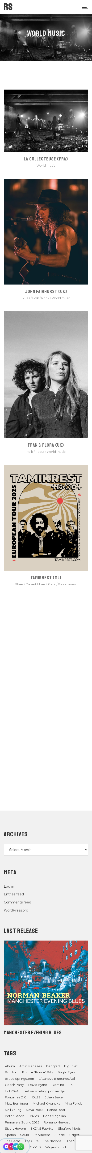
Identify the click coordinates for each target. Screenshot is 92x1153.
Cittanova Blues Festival (56, 1078)
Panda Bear (56, 1110)
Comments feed (17, 902)
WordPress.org (16, 910)
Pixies (34, 1116)
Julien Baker (54, 1097)
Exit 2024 (11, 1091)
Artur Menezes (30, 1066)
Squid (24, 1135)
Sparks (10, 1135)
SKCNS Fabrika (42, 1128)
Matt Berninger (16, 1103)
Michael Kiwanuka (46, 1103)
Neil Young (13, 1110)
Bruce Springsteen (19, 1078)
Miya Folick (73, 1103)
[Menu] (85, 7)
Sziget (74, 1135)
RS (8, 7)
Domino (58, 1085)
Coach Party (14, 1085)
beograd (53, 1066)
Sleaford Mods (69, 1128)
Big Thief (70, 1066)
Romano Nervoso (57, 1122)
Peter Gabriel (15, 1116)
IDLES (36, 1097)
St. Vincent (41, 1135)
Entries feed (14, 894)
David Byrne (37, 1085)
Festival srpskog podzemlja (44, 1091)
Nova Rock (34, 1110)
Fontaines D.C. (16, 1097)
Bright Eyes (66, 1072)
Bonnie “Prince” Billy (37, 1072)
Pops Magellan (54, 1116)
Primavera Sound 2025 (22, 1122)
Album (10, 1066)
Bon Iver (11, 1072)
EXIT (72, 1085)
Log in (9, 886)
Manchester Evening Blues (33, 1032)
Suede (59, 1135)
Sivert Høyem (15, 1128)
